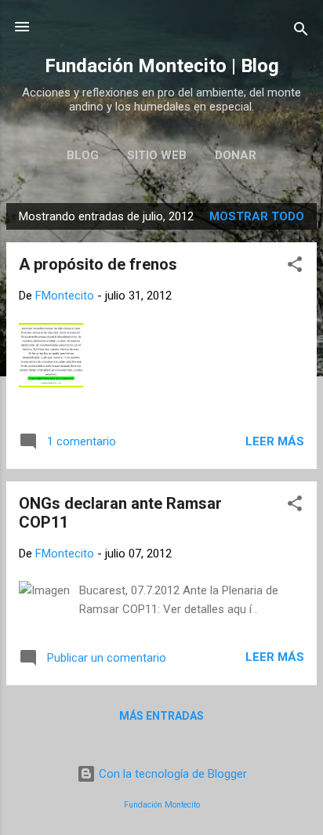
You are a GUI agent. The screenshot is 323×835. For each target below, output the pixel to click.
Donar (235, 155)
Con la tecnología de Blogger (171, 774)
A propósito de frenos (98, 264)
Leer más (274, 441)
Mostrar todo (256, 216)
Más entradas (161, 716)
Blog (83, 155)
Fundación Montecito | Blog (162, 66)
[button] (294, 267)
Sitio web (157, 155)
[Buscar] (301, 32)
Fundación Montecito (162, 805)
